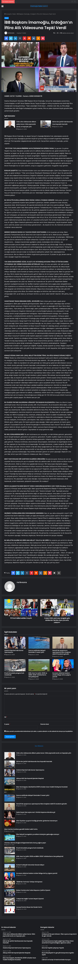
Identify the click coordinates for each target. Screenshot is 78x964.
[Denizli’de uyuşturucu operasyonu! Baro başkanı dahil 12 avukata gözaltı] (63, 643)
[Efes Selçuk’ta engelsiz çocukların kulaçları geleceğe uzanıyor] (9, 836)
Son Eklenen (39, 746)
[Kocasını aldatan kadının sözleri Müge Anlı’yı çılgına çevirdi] (63, 665)
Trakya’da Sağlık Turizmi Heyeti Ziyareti (30, 899)
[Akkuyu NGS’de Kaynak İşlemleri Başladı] (9, 781)
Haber (14, 14)
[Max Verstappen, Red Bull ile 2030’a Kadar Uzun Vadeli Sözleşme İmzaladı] (9, 789)
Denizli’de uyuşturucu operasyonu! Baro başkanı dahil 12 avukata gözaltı (61, 652)
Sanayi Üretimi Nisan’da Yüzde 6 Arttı (29, 907)
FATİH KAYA (11, 33)
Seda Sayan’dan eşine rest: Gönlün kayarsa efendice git (35, 812)
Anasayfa (8, 14)
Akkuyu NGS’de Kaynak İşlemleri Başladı (30, 778)
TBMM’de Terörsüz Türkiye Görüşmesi (29, 882)
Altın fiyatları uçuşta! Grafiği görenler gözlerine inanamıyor (37, 821)
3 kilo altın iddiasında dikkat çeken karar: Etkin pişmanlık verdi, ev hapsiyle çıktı (26, 124)
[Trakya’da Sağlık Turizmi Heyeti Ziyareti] (9, 901)
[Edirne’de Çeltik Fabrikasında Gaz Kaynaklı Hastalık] (45, 124)
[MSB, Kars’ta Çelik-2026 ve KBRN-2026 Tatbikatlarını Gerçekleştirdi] (39, 665)
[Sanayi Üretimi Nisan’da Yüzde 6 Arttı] (9, 909)
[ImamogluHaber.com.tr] (39, 6)
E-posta (7, 724)
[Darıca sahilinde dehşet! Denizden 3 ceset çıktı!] (39, 643)
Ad (5, 717)
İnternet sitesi (44, 724)
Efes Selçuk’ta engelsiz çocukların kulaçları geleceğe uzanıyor (37, 834)
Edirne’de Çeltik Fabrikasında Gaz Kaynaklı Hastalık (34, 761)
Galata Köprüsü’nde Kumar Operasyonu (27, 1)
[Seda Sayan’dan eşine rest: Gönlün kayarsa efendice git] (9, 814)
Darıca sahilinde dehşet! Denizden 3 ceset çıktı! (36, 651)
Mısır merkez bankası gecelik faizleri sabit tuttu (20, 829)
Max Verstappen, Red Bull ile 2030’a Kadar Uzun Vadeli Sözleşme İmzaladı (42, 787)
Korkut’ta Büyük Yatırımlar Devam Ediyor (30, 865)
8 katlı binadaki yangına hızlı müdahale (14, 674)
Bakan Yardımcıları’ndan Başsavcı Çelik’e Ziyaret (33, 890)
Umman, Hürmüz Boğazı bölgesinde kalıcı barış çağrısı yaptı (25, 843)
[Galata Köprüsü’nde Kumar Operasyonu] (15, 643)
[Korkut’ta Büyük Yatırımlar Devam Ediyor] (9, 867)
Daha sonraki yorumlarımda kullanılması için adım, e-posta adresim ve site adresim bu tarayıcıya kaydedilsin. (39, 731)
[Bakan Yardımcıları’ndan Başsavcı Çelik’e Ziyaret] (9, 892)
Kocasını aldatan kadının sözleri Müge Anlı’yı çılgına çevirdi (61, 675)
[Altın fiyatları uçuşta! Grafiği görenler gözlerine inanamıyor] (9, 823)
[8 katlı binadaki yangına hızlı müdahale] (15, 665)
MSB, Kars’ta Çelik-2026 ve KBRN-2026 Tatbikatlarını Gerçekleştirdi (37, 675)
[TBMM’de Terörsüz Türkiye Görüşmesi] (9, 884)
